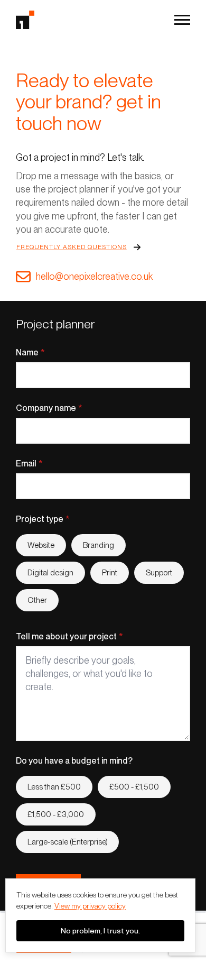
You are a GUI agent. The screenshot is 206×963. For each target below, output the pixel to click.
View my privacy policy (90, 906)
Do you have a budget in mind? (74, 761)
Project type (43, 519)
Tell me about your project (69, 636)
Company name (49, 408)
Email (29, 464)
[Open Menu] (182, 20)
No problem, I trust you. (100, 931)
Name (30, 352)
